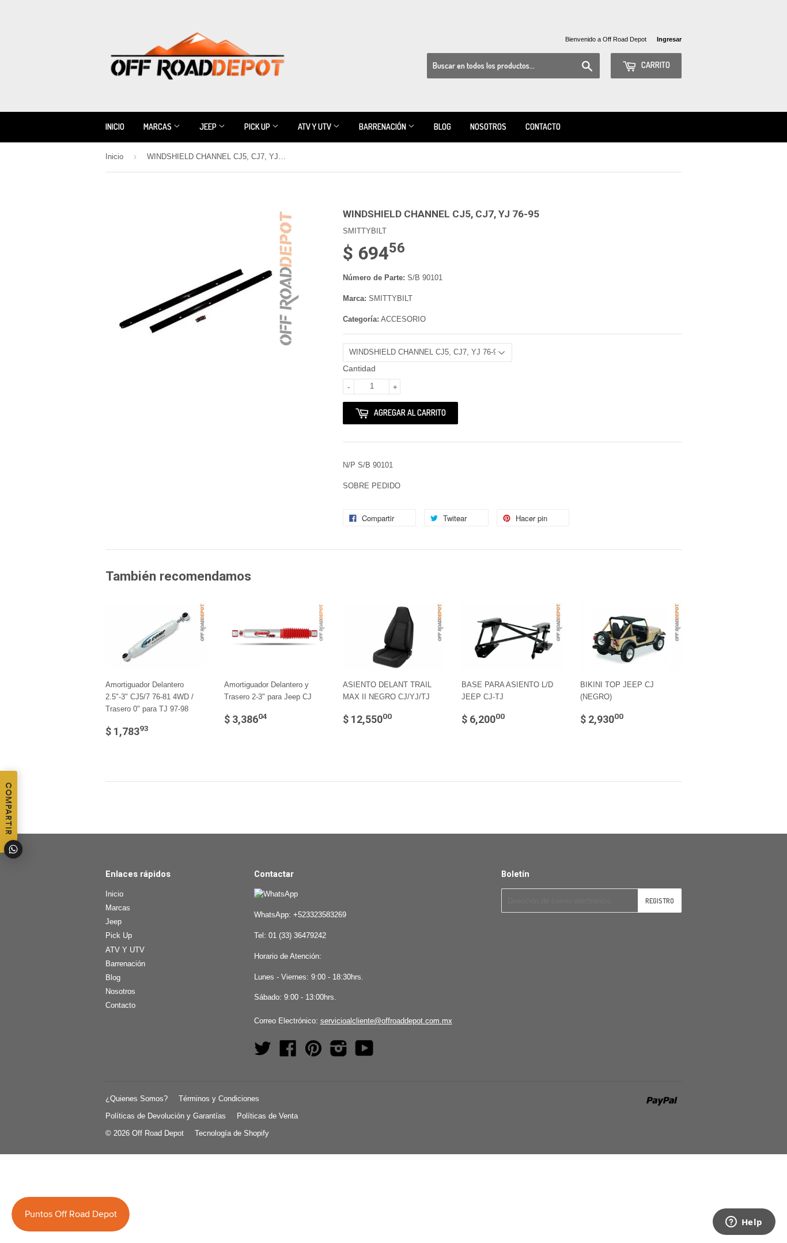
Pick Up (258, 126)
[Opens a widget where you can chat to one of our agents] (743, 1222)
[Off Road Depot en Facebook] (288, 1052)
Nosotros (488, 126)
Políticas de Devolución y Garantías (165, 1116)
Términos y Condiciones (219, 1098)
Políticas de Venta (267, 1116)
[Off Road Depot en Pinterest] (313, 1052)
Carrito (655, 65)
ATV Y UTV (315, 126)
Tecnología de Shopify (232, 1133)
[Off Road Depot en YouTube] (364, 1052)
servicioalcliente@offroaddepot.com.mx (386, 1020)
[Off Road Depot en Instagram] (338, 1052)
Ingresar (669, 39)
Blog (442, 126)
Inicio (114, 126)
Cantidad (359, 368)
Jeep (208, 126)
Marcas (158, 126)
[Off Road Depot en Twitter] (262, 1052)
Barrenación (383, 126)
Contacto (543, 126)
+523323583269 (319, 914)
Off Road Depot (158, 1133)
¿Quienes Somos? (136, 1098)
